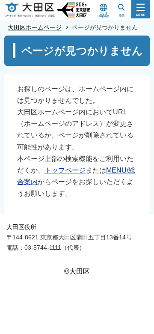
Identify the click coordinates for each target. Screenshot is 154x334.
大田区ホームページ (35, 27)
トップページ (65, 170)
